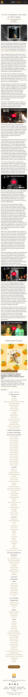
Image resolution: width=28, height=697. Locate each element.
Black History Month (14, 472)
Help (19, 694)
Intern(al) (14, 412)
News (14, 581)
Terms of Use (9, 692)
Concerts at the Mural (14, 562)
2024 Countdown (14, 463)
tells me (21, 78)
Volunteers (12, 688)
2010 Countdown (14, 438)
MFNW (14, 533)
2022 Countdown (14, 459)
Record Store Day (14, 594)
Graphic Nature (14, 407)
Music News (14, 583)
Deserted (14, 398)
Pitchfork (14, 540)
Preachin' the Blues (14, 637)
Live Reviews (14, 617)
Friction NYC (14, 527)
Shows (14, 619)
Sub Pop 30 (14, 506)
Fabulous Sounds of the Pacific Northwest (14, 401)
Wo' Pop (14, 661)
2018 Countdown (14, 452)
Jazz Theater (14, 628)
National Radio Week (14, 497)
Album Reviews (14, 613)
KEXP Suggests (14, 592)
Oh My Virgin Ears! (14, 415)
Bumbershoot (14, 519)
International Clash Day (14, 481)
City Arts (14, 522)
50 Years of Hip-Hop (14, 394)
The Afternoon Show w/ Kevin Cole (14, 651)
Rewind (14, 500)
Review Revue (14, 417)
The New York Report (14, 507)
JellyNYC (14, 531)
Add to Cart (14, 469)
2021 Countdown (14, 457)
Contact (14, 690)
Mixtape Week (14, 579)
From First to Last (14, 478)
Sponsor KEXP (20, 687)
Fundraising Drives (14, 602)
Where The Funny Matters (14, 426)
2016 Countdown (14, 449)
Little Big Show (14, 569)
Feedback (14, 476)
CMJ (14, 524)
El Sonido (14, 625)
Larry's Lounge (14, 630)
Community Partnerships (14, 560)
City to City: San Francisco (14, 558)
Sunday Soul (14, 647)
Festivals (14, 517)
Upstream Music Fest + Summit (14, 550)
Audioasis (14, 621)
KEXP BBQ (14, 565)
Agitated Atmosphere (14, 612)
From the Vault (14, 479)
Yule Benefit (14, 574)
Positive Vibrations (14, 635)
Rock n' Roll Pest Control (14, 419)
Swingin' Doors (14, 649)
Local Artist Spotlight (14, 493)
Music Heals (14, 495)
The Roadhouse (14, 658)
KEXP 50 (14, 485)
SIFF (14, 545)
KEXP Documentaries (14, 486)
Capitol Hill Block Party (14, 520)
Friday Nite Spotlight (14, 405)
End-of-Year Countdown (14, 434)
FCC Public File (13, 694)
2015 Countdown (14, 447)
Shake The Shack (14, 640)
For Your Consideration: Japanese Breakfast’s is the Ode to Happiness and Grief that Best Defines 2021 (12, 376)
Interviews (14, 483)
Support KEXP (12, 687)
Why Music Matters (14, 428)
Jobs (24, 688)
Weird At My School (14, 424)
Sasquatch (14, 543)
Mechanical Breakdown (14, 632)
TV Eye (14, 595)
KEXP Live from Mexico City (14, 488)
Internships (19, 688)
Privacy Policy (19, 692)
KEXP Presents (14, 590)
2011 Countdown (14, 440)
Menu (25, 2)
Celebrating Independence (14, 474)
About (6, 687)
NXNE (14, 534)
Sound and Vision (14, 644)
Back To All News (14, 666)
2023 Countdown (14, 461)
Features (14, 467)
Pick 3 (14, 607)
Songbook (14, 572)
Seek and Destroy (14, 639)
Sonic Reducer (14, 642)
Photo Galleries (14, 598)
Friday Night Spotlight (14, 403)
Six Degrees (14, 504)
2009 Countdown (14, 436)
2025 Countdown (14, 464)
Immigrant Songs (14, 408)
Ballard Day (14, 557)
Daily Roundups (14, 585)
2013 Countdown (14, 443)
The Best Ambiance (14, 653)
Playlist (13, 2)
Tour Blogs (14, 509)
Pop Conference (14, 541)
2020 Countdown (14, 456)
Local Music (14, 577)
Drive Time (14, 623)
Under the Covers (14, 513)
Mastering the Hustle (14, 571)
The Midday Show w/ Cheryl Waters (14, 654)
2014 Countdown (14, 445)
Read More (4, 389)
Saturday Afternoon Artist (14, 502)
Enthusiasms (14, 400)
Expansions (14, 626)
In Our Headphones (14, 410)
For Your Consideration (14, 19)
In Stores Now (14, 587)
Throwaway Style (14, 422)
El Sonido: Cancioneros (14, 432)
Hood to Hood (14, 564)
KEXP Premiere (14, 588)
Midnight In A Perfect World (14, 633)
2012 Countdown (14, 442)
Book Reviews (14, 615)
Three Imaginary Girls (14, 421)
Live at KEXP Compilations (14, 490)
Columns (13, 396)
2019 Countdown (14, 454)
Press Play (14, 499)
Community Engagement (14, 430)
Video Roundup (14, 514)
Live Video (14, 492)
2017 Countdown (14, 450)
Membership (14, 605)
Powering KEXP (14, 600)
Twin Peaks (14, 511)
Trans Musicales (14, 548)
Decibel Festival (14, 526)
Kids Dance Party (14, 567)
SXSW (14, 547)
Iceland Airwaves (14, 529)
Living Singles (14, 414)
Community (6, 688)
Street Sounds (14, 646)
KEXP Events (14, 555)
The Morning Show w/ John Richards (14, 656)
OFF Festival (14, 536)
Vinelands (14, 660)
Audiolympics (14, 471)
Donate (19, 2)
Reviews (14, 610)
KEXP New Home (14, 604)
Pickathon (14, 538)
